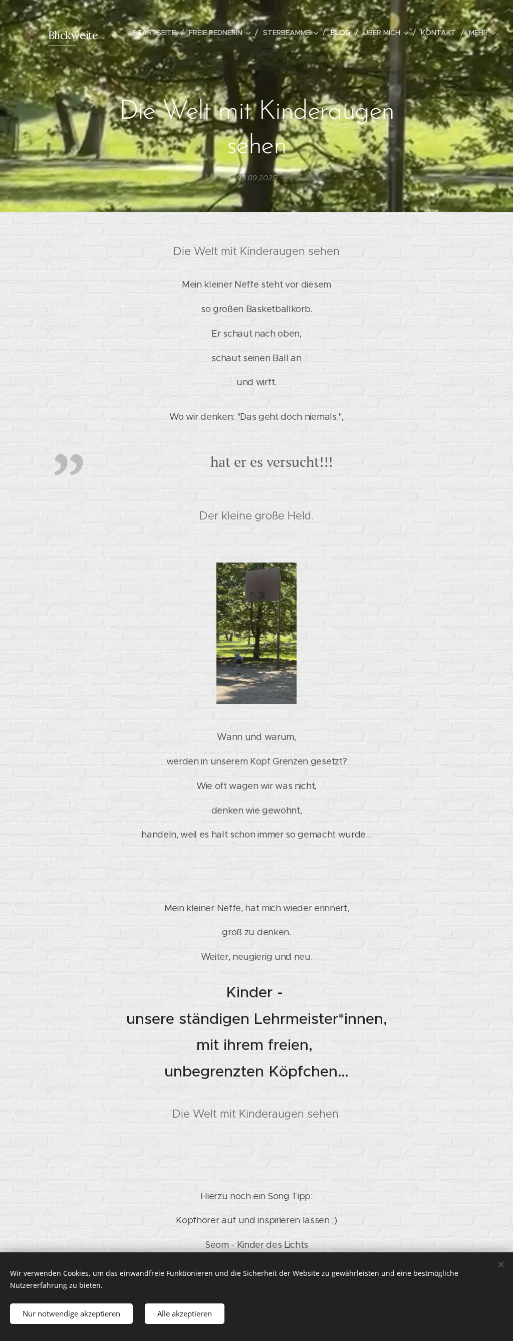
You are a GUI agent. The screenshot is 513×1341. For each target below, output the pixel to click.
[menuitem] (157, 32)
